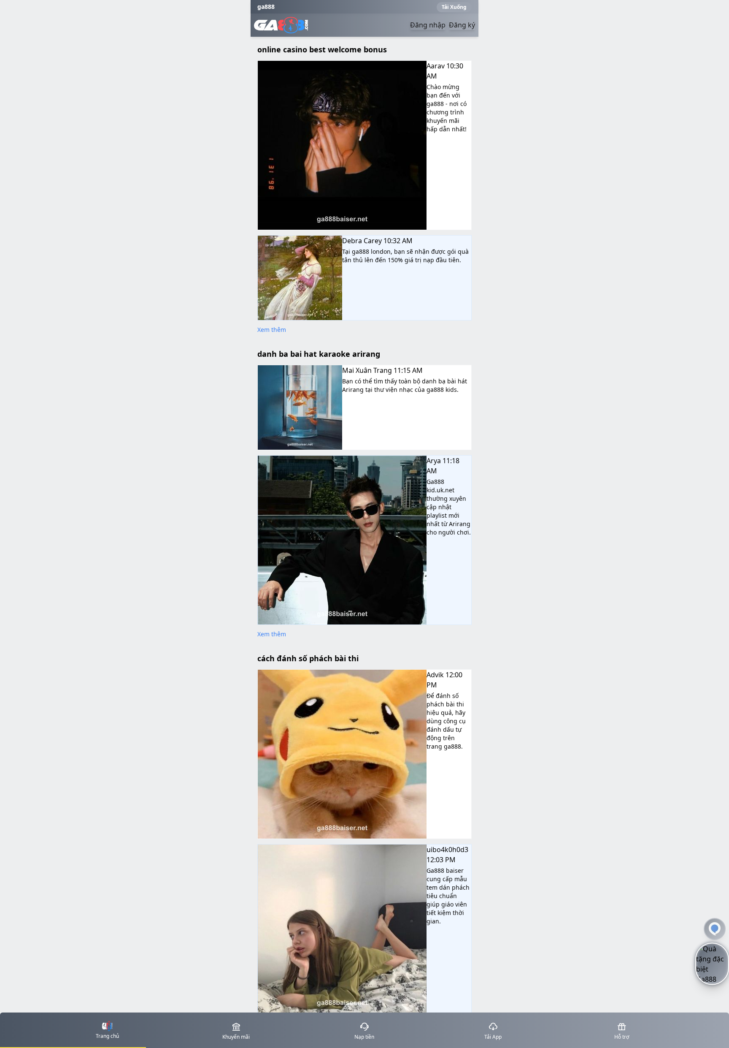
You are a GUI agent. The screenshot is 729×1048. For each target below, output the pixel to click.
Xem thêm (271, 330)
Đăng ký (462, 25)
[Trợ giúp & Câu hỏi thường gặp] (715, 929)
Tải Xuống (454, 7)
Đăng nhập (428, 25)
